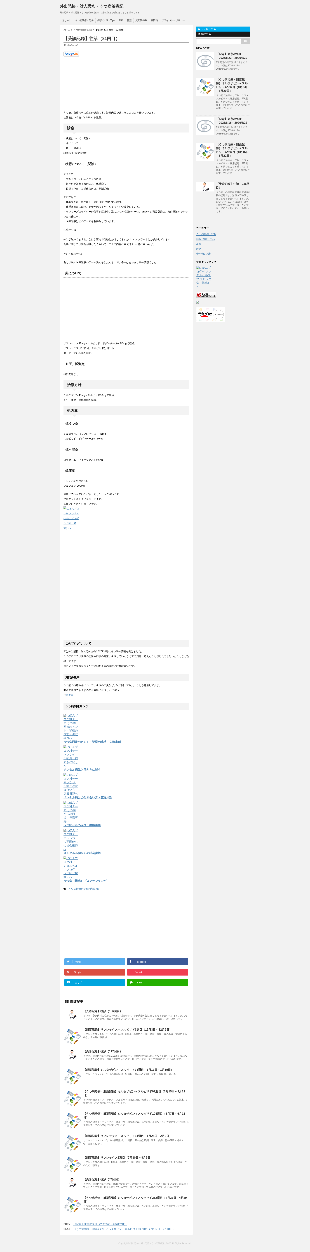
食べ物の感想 (203, 253)
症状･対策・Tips (106, 20)
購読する (205, 33)
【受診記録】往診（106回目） (103, 1011)
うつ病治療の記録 (84, 20)
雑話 (129, 20)
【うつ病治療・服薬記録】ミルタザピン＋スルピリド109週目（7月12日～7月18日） (124, 1228)
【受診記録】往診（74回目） (102, 1179)
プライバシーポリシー (173, 20)
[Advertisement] (126, 83)
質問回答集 (141, 20)
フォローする (208, 28)
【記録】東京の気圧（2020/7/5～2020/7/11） (100, 1224)
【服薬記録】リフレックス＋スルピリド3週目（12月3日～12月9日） (127, 1029)
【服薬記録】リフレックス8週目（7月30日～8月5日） (118, 1157)
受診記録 (94, 888)
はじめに (66, 20)
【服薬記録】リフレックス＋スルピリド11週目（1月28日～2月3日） (127, 1135)
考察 (121, 20)
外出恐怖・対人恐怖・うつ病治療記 (91, 6)
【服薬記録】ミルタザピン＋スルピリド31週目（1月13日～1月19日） (128, 1069)
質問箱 (154, 20)
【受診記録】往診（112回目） (103, 1051)
